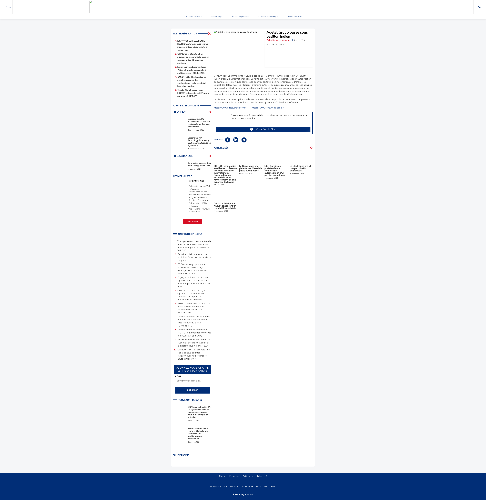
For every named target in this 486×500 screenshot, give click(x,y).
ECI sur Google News (265, 129)
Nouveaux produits (193, 17)
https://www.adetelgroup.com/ (230, 108)
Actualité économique (268, 17)
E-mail (178, 376)
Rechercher (234, 476)
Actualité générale (240, 17)
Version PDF (192, 222)
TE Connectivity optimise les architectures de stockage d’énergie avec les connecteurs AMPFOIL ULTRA (193, 269)
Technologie (216, 17)
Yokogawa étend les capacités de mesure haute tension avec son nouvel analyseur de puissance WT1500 (194, 246)
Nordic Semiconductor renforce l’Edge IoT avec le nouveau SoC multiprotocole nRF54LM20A (193, 343)
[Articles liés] (311, 148)
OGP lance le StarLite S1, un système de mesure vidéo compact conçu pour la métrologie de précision (191, 295)
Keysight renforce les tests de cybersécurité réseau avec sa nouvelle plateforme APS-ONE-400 (194, 282)
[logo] (121, 7)
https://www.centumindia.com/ (267, 108)
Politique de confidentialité (255, 476)
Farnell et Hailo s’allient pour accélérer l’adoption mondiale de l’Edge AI (194, 257)
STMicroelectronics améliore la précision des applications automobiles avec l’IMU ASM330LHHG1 (193, 308)
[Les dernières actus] (210, 33)
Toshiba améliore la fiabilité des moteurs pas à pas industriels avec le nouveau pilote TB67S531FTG (193, 321)
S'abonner (192, 390)
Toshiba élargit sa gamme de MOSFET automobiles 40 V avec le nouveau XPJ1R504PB (194, 333)
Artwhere (248, 495)
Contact (223, 476)
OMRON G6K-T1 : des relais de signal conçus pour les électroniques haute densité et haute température (193, 354)
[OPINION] (210, 112)
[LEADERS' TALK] (210, 156)
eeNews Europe (295, 17)
